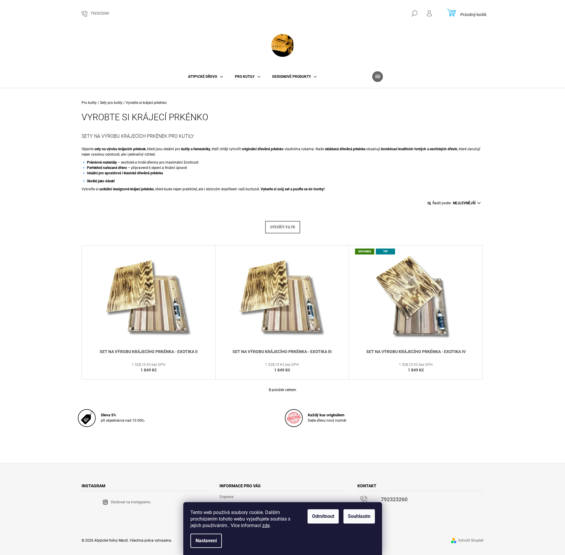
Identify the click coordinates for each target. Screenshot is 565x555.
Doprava (226, 496)
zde (266, 525)
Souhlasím (359, 516)
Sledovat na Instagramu (130, 502)
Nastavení (206, 540)
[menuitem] (205, 76)
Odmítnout (323, 516)
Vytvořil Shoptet (470, 540)
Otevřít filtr (282, 227)
